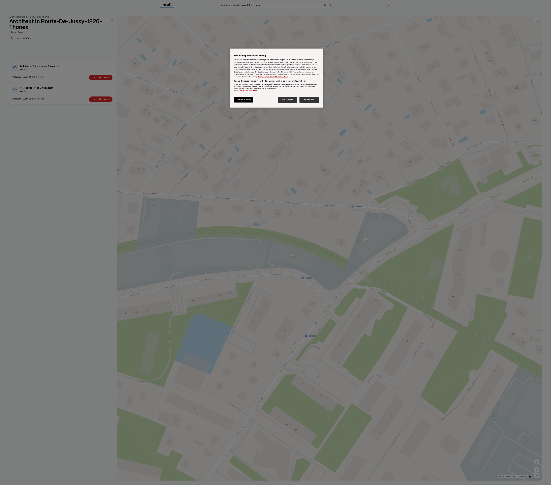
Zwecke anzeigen (244, 99)
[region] (276, 78)
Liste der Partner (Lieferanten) (245, 90)
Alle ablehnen (287, 99)
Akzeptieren (309, 99)
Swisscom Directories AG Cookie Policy (273, 77)
